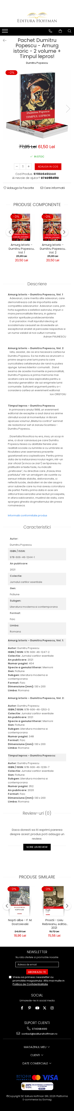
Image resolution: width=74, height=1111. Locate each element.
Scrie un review (37, 847)
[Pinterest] (29, 1008)
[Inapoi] (3, 40)
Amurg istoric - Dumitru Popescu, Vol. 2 (53, 248)
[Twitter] (44, 1008)
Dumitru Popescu (37, 63)
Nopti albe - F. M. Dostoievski (20, 922)
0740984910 (39, 1029)
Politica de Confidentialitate (30, 984)
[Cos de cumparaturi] (60, 31)
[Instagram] (52, 1008)
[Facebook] (22, 1008)
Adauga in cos (48, 166)
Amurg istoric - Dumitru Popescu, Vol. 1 (21, 248)
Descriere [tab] (37, 284)
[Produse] (5, 32)
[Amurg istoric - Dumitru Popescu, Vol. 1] (21, 227)
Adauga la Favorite (20, 188)
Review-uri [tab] (37, 813)
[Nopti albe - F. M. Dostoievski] (20, 901)
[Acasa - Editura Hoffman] (37, 17)
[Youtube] (37, 1008)
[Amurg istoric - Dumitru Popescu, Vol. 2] (52, 227)
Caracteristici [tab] (37, 527)
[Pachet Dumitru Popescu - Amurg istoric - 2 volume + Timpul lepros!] (37, 105)
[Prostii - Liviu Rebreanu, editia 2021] (54, 901)
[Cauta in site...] (69, 31)
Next (68, 109)
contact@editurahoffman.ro (39, 1034)
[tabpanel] (37, 105)
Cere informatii (54, 188)
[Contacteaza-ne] (50, 31)
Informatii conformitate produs (27, 515)
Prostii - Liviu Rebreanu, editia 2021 (54, 923)
